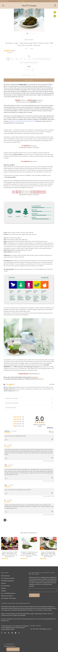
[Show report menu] (52, 439)
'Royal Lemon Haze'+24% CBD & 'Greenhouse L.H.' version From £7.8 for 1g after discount (9, 554)
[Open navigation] (3, 5)
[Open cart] (55, 5)
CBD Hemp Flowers (5, 576)
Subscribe (34, 595)
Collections (3, 591)
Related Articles (11, 407)
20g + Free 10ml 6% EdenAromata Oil (41, 59)
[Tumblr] (19, 633)
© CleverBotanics (9, 644)
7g (25, 59)
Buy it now (29, 80)
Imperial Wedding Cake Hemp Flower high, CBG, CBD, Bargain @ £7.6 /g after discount (48, 554)
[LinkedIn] (15, 633)
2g (12, 59)
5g (21, 59)
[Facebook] (1, 633)
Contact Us (3, 583)
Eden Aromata (29, 39)
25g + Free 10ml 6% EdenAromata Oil (29, 62)
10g (29, 59)
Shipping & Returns (12, 398)
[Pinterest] (12, 633)
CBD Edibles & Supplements (7, 581)
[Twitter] (5, 633)
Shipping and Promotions (7, 596)
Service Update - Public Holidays (8, 598)
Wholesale (3, 588)
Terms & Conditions (5, 586)
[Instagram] (8, 633)
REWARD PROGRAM (13, 649)
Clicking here (40, 379)
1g (8, 59)
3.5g (17, 59)
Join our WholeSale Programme (8, 593)
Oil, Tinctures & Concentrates (7, 578)
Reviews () (9, 52)
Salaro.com (13, 646)
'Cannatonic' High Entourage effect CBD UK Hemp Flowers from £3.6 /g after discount (29, 554)
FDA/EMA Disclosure (12, 403)
